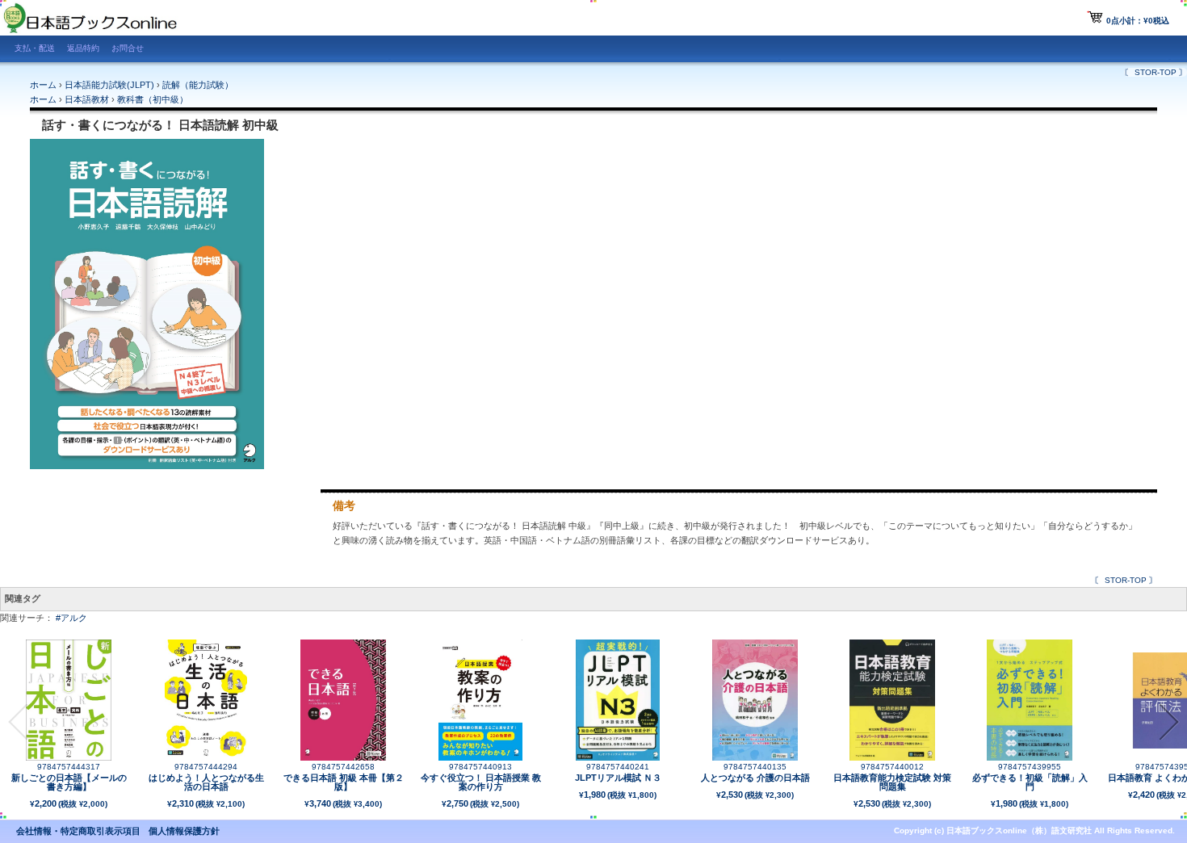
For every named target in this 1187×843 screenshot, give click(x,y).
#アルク (71, 618)
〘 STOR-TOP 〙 (1155, 72)
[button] (18, 722)
